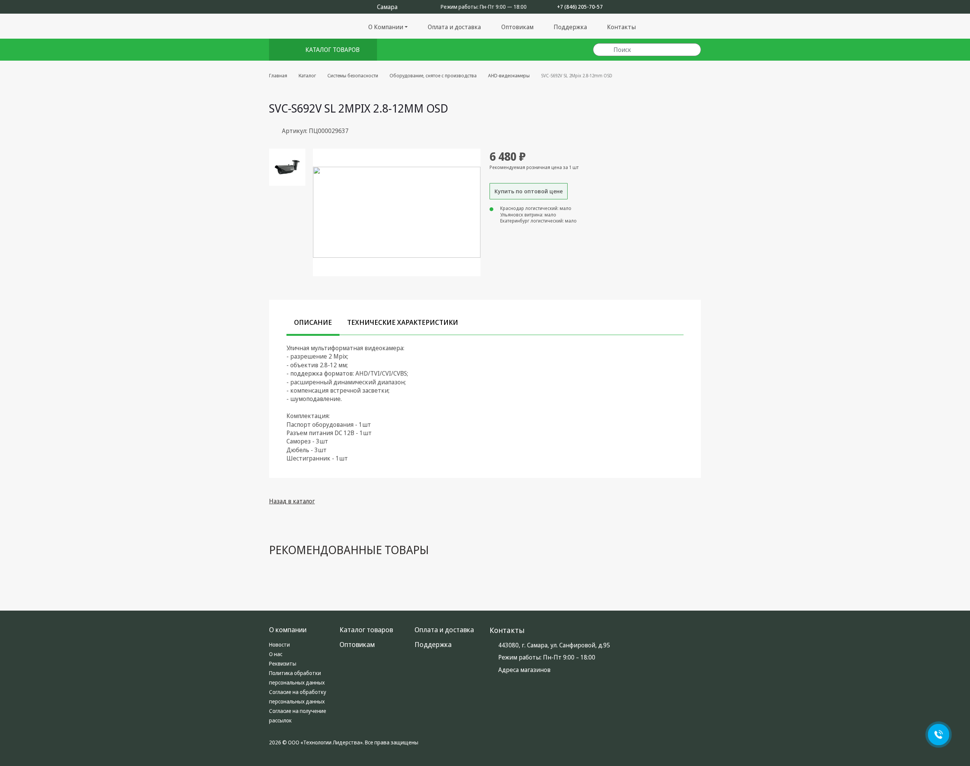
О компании (288, 629)
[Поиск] (603, 50)
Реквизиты (282, 663)
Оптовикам (517, 27)
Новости (279, 644)
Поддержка (570, 27)
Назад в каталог (292, 501)
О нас (275, 654)
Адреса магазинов (524, 670)
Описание (313, 322)
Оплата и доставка (454, 27)
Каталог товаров (332, 49)
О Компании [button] (385, 27)
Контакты (621, 27)
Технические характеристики (402, 322)
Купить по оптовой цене (528, 191)
